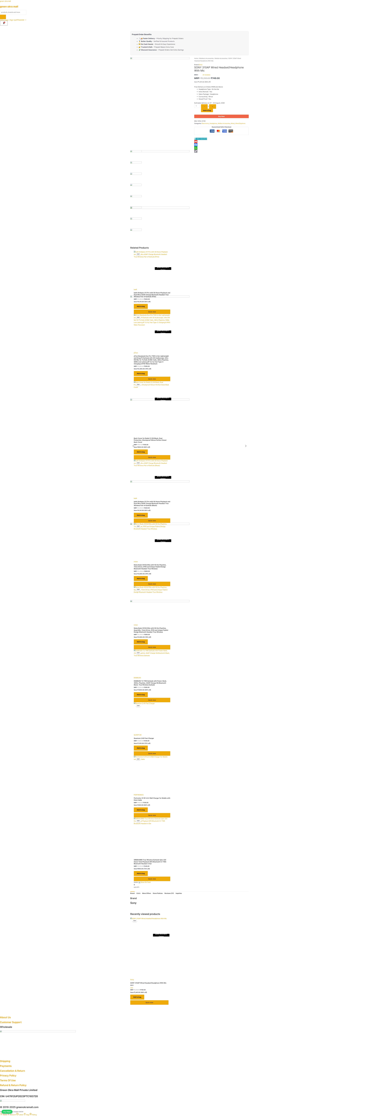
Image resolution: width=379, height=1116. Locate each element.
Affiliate (19, 20)
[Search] (3, 17)
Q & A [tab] (138, 893)
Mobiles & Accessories (206, 58)
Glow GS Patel (146, 882)
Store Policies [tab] (158, 893)
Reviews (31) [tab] (169, 893)
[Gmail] (221, 141)
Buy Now (221, 116)
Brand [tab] (132, 893)
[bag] (4, 23)
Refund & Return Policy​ (13, 1085)
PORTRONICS (139, 795)
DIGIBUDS (137, 678)
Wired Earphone (240, 123)
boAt (135, 289)
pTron (136, 353)
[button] (24, 20)
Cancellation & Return (12, 1070)
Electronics (205, 123)
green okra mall (5, 1)
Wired (233, 123)
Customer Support (11, 1022)
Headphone (213, 123)
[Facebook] (221, 144)
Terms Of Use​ (8, 1080)
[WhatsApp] (221, 147)
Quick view (152, 312)
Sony (200, 65)
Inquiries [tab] (179, 893)
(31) (131, 988)
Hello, (2, 20)
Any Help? (7, 1112)
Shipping (5, 1061)
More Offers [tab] (146, 893)
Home (196, 58)
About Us (5, 1017)
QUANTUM (137, 735)
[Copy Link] (221, 151)
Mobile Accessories (221, 58)
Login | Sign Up (10, 20)
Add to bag (207, 110)
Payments (6, 1065)
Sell (23, 20)
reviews (206, 75)
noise (136, 562)
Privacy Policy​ (8, 1075)
